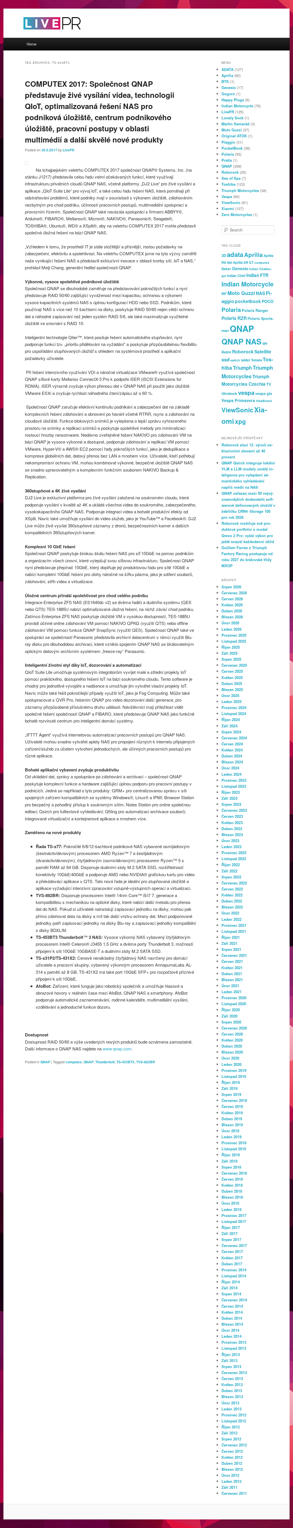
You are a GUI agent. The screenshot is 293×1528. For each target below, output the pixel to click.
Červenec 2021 (234, 955)
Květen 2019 (232, 1112)
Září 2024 (229, 726)
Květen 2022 (232, 895)
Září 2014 (229, 1288)
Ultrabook (229, 393)
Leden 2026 (231, 629)
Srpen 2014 (231, 1294)
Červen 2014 (232, 1306)
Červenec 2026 (234, 592)
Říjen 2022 (230, 864)
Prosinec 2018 (233, 1142)
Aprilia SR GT (243, 262)
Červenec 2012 (234, 1445)
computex (74, 1061)
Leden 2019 (231, 1136)
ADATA (227, 69)
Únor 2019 (230, 1130)
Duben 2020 (231, 1046)
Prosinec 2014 (233, 1269)
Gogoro (228, 93)
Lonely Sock (232, 117)
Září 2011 (229, 1487)
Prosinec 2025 (233, 635)
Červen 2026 (232, 598)
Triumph (242, 367)
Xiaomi (227, 208)
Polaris (227, 154)
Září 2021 (229, 943)
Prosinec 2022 (233, 852)
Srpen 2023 (231, 804)
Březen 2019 (232, 1124)
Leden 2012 (231, 1481)
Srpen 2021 (231, 949)
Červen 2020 (232, 1034)
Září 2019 (229, 1088)
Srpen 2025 (231, 659)
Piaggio (228, 142)
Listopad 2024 (233, 713)
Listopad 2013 (233, 1348)
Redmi (226, 352)
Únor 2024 (230, 768)
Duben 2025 (231, 683)
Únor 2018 (230, 1203)
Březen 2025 (232, 689)
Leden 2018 (231, 1209)
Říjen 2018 (230, 1154)
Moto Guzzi (231, 129)
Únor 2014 (230, 1330)
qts (265, 343)
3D (223, 255)
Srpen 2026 (231, 586)
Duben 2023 (231, 828)
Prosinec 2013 (233, 1342)
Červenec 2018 (234, 1173)
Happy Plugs (232, 99)
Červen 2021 (232, 961)
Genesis (228, 87)
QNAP (45, 1061)
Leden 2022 (231, 919)
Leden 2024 (231, 774)
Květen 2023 (232, 822)
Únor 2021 (230, 985)
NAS (260, 293)
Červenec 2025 (234, 665)
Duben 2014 (231, 1318)
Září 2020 (229, 1016)
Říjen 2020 (230, 1009)
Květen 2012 (232, 1457)
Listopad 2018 (233, 1148)
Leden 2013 (231, 1409)
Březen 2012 (232, 1469)
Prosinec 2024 (233, 707)
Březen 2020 (232, 1052)
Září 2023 (229, 798)
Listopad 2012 (233, 1421)
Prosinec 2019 (233, 1070)
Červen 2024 (232, 744)
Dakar (226, 268)
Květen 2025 (232, 677)
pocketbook (248, 301)
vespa (246, 392)
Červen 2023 (232, 816)
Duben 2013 (231, 1390)
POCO (268, 301)
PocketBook (232, 148)
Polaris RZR (234, 318)
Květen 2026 (232, 604)
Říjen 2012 (230, 1427)
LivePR (68, 150)
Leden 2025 (231, 701)
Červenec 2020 (234, 1028)
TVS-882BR (145, 1061)
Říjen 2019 (230, 1082)
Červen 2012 (232, 1451)
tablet (245, 360)
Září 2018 (229, 1161)
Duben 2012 (231, 1463)
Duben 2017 (231, 1263)
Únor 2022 (230, 913)
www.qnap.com (117, 1049)
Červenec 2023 (234, 810)
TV (268, 384)
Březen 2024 (232, 762)
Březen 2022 (232, 907)
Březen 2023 (232, 834)
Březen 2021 (232, 979)
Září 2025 (229, 653)
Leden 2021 (231, 991)
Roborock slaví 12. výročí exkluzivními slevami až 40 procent (247, 451)
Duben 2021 (231, 973)
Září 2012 (229, 1433)
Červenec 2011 (234, 1493)
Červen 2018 (232, 1179)
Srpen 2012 (231, 1439)
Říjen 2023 (230, 792)
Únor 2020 (230, 1058)
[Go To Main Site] (42, 34)
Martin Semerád (235, 123)
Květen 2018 (232, 1185)
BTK (225, 81)
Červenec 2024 (234, 738)
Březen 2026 (232, 616)
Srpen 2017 (231, 1239)
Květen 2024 (232, 750)
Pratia (226, 160)
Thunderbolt (105, 1061)
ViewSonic (230, 202)
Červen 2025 (232, 671)
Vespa (226, 196)
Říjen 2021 (230, 937)
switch (235, 360)
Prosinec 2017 (233, 1215)
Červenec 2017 (234, 1245)
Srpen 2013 (231, 1366)
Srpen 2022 (231, 877)
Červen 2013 (232, 1378)
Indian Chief (236, 275)
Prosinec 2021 (233, 925)
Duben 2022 (231, 901)
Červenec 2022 (234, 883)
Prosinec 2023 (233, 780)
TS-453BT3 (125, 1061)
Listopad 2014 (233, 1275)
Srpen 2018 (231, 1167)
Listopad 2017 (233, 1221)
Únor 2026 (230, 623)
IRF (224, 293)
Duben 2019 (231, 1118)
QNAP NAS (241, 341)
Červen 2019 (232, 1106)
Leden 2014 (231, 1336)
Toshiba (228, 184)
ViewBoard (264, 401)
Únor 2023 (230, 840)
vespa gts (263, 393)
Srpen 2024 (231, 732)
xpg (240, 421)
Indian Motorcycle (237, 105)
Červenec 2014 (234, 1300)
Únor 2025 (230, 695)
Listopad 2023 (233, 786)
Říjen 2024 (230, 719)
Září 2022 (229, 871)
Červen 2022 (232, 889)
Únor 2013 (230, 1403)
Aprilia (227, 75)
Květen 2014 (232, 1312)
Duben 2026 (231, 610)
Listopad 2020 (233, 1003)
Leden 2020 (231, 1064)
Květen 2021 (232, 967)
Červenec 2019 (234, 1100)
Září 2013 (229, 1360)
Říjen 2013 (230, 1354)
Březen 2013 (232, 1396)
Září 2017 (229, 1233)
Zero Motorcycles (236, 214)
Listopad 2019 (233, 1076)
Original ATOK (234, 135)
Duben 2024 (231, 756)
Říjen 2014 (230, 1281)
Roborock (230, 172)
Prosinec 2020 (233, 997)
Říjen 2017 (230, 1227)
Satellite (262, 351)
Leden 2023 (231, 846)
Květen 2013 (232, 1384)
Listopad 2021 (233, 931)
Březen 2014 (232, 1324)
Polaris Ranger (255, 310)
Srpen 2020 (231, 1022)
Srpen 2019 (231, 1094)
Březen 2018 (232, 1197)
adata (235, 254)
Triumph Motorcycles (240, 190)
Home (31, 44)
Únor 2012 (230, 1475)
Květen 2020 (232, 1040)
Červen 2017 (232, 1251)
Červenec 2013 (234, 1372)
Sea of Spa (231, 178)
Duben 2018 (231, 1191)
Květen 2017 (232, 1257)
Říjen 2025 (230, 647)
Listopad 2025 (233, 641)
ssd (225, 359)
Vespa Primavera (238, 400)
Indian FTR (257, 275)
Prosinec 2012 (233, 1415)
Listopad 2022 (233, 858)
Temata (256, 360)
